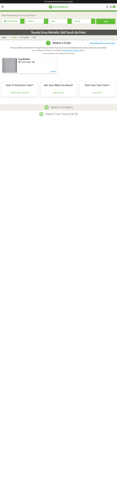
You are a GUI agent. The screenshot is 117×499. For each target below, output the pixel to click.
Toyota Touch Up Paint (70, 50)
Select (53, 71)
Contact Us (97, 93)
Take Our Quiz (58, 93)
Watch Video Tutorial (20, 93)
